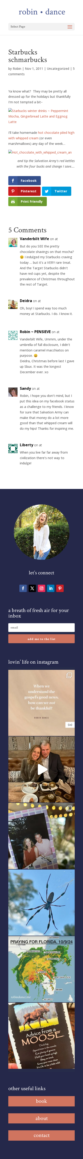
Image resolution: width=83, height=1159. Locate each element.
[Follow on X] (32, 588)
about (42, 1118)
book (41, 1101)
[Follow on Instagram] (41, 588)
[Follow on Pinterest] (60, 588)
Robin (17, 68)
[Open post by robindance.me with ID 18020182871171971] (41, 1036)
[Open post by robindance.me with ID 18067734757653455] (41, 903)
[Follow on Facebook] (23, 588)
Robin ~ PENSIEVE (35, 331)
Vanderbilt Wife (34, 238)
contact (42, 1135)
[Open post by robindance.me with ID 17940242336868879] (41, 969)
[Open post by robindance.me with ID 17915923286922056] (41, 836)
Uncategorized (58, 68)
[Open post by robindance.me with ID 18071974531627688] (41, 703)
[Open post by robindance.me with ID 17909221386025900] (41, 769)
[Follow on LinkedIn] (50, 588)
